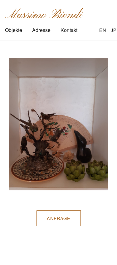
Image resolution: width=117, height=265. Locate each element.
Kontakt (69, 30)
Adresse (41, 30)
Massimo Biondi (43, 15)
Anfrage (59, 218)
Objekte (13, 30)
